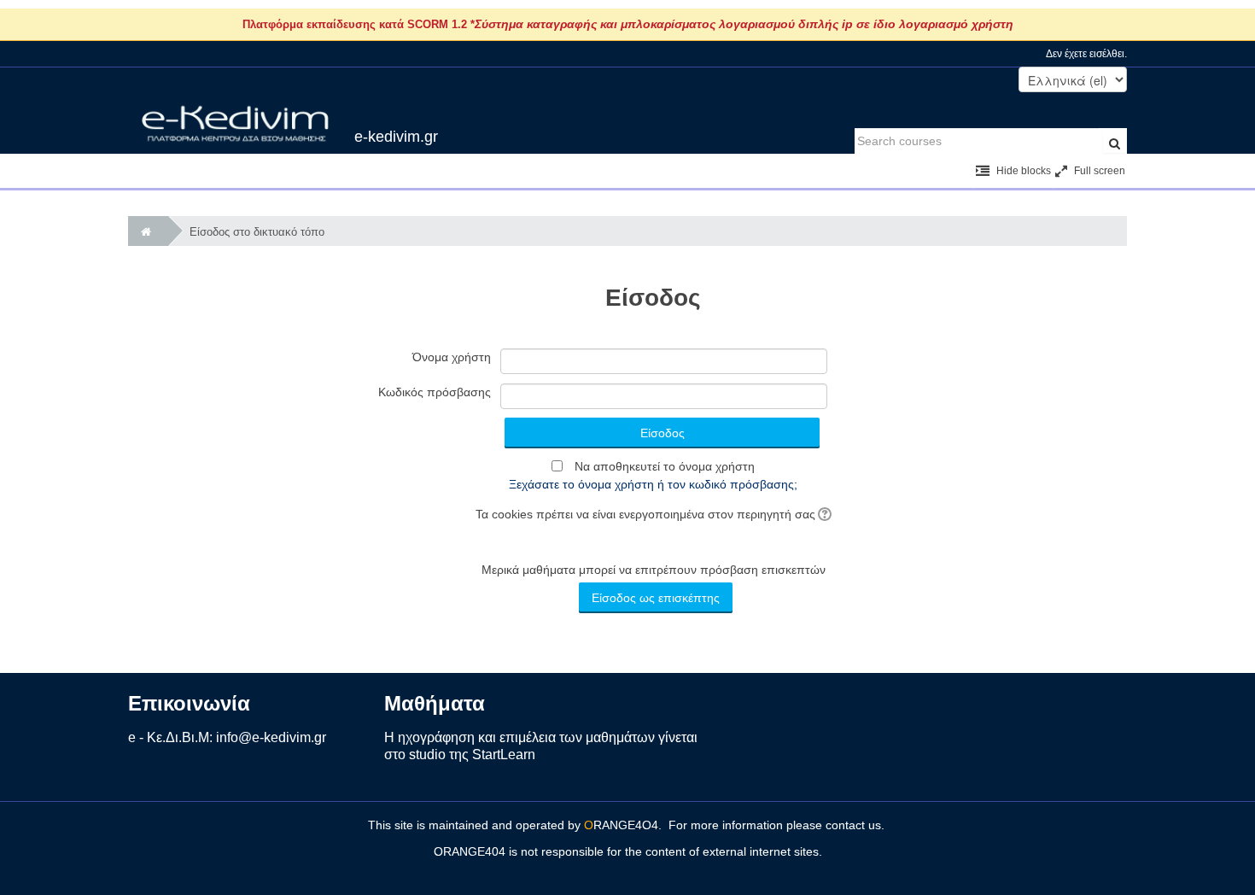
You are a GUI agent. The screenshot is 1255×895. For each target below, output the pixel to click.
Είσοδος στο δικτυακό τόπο (257, 231)
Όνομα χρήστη (451, 357)
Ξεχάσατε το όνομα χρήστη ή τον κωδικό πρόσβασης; (653, 484)
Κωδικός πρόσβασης (434, 392)
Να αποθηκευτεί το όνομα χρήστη (665, 466)
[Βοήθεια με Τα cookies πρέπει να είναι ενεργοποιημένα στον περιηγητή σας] (823, 514)
